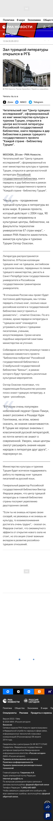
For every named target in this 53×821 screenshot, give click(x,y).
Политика (7, 708)
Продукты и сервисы (41, 713)
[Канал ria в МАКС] (8, 691)
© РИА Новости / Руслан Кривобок (16, 89)
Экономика (32, 708)
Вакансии (7, 725)
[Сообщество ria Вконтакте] (29, 691)
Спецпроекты (10, 713)
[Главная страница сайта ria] (17, 27)
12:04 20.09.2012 (11, 41)
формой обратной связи (37, 784)
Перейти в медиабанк (39, 89)
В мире (44, 708)
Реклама (23, 713)
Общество (20, 708)
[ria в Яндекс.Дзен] (18, 691)
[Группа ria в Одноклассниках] (39, 691)
